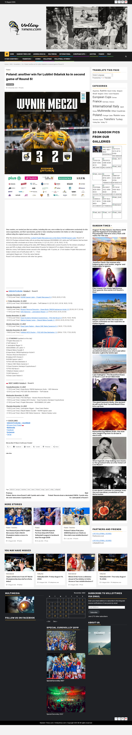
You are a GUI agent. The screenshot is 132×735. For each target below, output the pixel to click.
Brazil (95, 94)
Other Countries (118, 111)
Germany (105, 102)
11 (77, 604)
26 (82, 612)
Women (37, 59)
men (29, 489)
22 (60, 612)
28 (55, 616)
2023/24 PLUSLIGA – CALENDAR (18, 423)
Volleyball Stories (62, 59)
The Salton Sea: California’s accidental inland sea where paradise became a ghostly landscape (108, 351)
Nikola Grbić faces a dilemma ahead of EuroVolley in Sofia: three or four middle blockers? (80, 579)
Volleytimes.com (54, 582)
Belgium (119, 91)
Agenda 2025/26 (39, 54)
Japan (122, 107)
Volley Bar (96, 122)
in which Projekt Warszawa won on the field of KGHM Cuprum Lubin (53, 238)
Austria (93, 54)
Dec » (55, 621)
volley (51, 489)
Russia (116, 115)
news (32, 489)
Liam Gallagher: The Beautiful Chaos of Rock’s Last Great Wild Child (108, 376)
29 (60, 616)
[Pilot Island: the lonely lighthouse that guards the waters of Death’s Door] (109, 306)
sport (47, 489)
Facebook (10, 430)
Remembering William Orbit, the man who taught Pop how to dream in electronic (108, 433)
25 (77, 612)
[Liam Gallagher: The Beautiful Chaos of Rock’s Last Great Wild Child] (109, 389)
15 (60, 608)
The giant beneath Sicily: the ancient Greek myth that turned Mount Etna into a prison (108, 404)
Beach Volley (111, 91)
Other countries (11, 59)
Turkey (119, 119)
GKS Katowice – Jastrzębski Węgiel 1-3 (34, 312)
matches (23, 489)
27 (49, 616)
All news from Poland (14, 425)
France (101, 54)
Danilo (21, 88)
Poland (8, 69)
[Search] (126, 56)
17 (71, 608)
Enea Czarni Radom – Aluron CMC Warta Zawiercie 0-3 (39, 326)
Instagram (10, 432)
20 (49, 612)
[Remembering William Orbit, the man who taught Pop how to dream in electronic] (109, 448)
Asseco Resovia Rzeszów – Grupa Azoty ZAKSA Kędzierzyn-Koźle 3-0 (45, 309)
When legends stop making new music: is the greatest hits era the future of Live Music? (109, 463)
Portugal (105, 115)
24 (71, 612)
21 (55, 612)
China (106, 94)
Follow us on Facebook (20, 618)
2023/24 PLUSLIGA (15, 291)
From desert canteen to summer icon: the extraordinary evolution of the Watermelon (109, 492)
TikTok (9, 434)
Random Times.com (24, 54)
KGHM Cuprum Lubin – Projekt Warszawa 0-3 (36, 297)
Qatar (111, 115)
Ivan (47, 541)
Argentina (96, 91)
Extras (114, 97)
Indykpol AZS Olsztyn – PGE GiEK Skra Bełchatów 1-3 (39, 332)
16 (66, 608)
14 (55, 608)
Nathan (20, 584)
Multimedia (52, 54)
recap (42, 489)
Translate (108, 78)
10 (71, 604)
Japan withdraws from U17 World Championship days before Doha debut (19, 579)
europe (18, 489)
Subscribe (93, 612)
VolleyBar (47, 59)
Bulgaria (100, 94)
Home (12, 54)
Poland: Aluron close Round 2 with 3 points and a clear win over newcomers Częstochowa (25, 495)
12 (82, 604)
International (65, 54)
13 (49, 608)
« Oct (48, 621)
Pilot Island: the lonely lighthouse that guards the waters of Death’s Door (108, 290)
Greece (111, 102)
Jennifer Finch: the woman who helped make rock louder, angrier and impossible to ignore (108, 264)
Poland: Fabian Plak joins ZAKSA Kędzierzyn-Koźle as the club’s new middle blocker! (76, 533)
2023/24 (12, 489)
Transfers (26, 59)
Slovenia (95, 119)
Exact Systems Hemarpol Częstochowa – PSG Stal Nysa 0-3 (41, 318)
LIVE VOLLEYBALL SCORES (101, 534)
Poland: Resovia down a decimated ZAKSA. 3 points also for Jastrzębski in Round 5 (68, 495)
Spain (101, 119)
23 (66, 612)
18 (77, 608)
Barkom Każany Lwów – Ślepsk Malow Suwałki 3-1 (38, 320)
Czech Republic (114, 94)
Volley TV (104, 122)
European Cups (79, 54)
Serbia (123, 115)
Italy (109, 54)
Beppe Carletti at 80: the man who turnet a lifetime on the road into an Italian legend (108, 322)
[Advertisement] (47, 214)
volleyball (57, 489)
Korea (95, 111)
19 (82, 608)
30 (66, 616)
